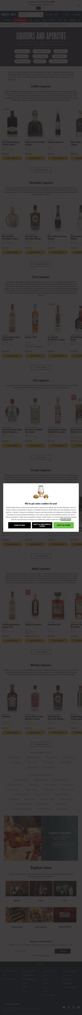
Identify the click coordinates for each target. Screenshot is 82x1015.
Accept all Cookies (63, 525)
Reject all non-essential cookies (42, 525)
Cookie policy (66, 519)
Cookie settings (19, 525)
